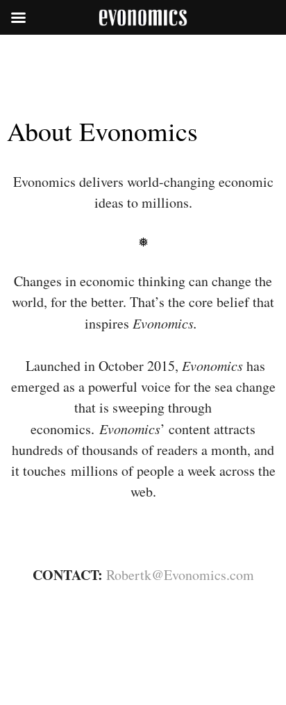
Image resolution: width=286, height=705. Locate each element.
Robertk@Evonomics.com (180, 574)
